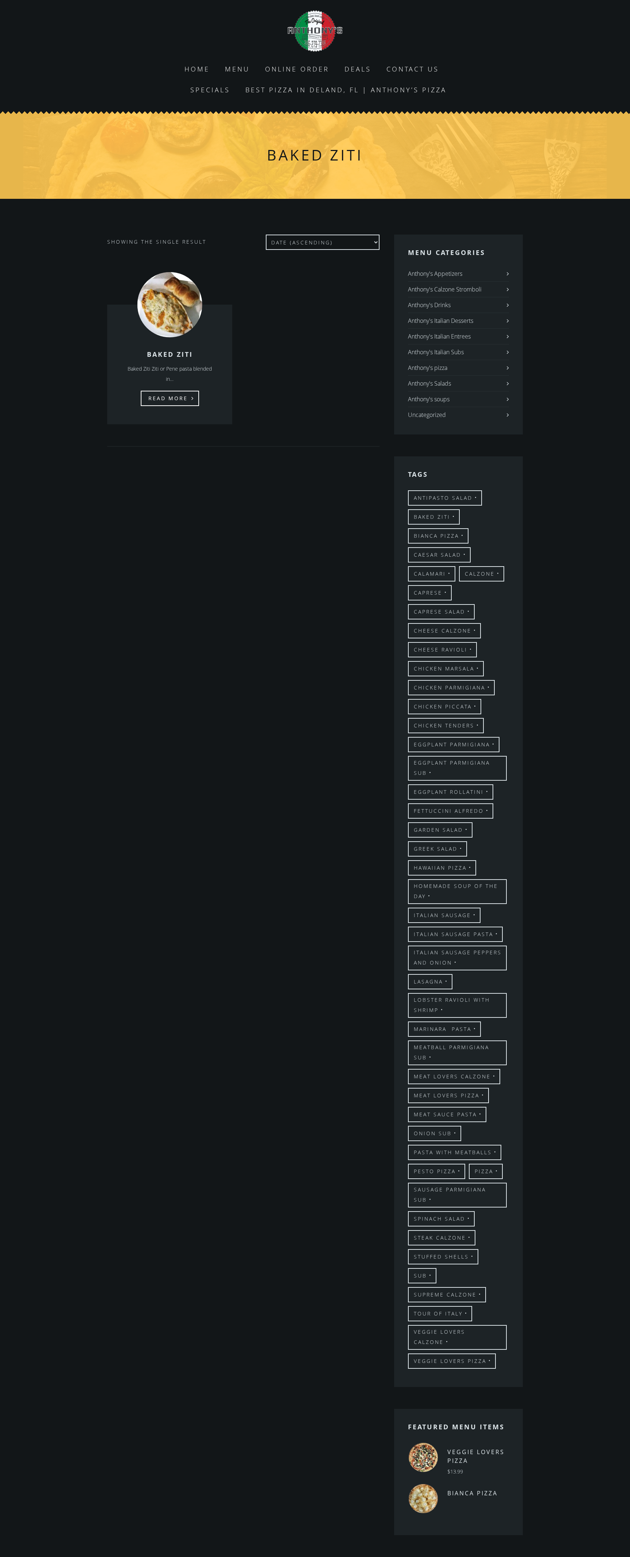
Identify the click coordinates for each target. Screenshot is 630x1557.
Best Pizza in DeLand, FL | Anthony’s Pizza (346, 89)
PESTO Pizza (435, 1171)
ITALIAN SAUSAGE (442, 915)
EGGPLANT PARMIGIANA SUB (452, 767)
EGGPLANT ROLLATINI (449, 791)
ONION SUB (433, 1133)
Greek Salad (436, 848)
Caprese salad (439, 611)
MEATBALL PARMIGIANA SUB (451, 1052)
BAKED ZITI (432, 516)
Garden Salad (438, 829)
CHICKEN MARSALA (444, 668)
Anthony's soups (429, 399)
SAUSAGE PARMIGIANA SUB (450, 1194)
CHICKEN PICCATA (443, 706)
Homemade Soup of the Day (456, 891)
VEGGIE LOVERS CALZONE (439, 1336)
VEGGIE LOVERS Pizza (450, 1360)
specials (210, 89)
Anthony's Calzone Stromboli (445, 289)
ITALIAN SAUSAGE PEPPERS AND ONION (458, 957)
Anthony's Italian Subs (436, 352)
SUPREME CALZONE (445, 1294)
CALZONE (480, 573)
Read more (168, 398)
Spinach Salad (439, 1218)
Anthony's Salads (429, 383)
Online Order (297, 69)
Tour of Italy (438, 1313)
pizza (484, 1171)
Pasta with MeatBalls (453, 1152)
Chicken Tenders (444, 725)
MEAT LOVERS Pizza (446, 1095)
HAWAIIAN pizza (440, 867)
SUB (420, 1275)
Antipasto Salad (443, 497)
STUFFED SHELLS (441, 1256)
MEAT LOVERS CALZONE (452, 1076)
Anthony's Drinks (429, 305)
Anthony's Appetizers (435, 274)
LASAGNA (428, 981)
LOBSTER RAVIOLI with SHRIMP (452, 1004)
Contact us (412, 69)
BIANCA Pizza (436, 535)
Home (197, 69)
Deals (358, 69)
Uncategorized (427, 415)
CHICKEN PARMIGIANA (449, 687)
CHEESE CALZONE (442, 630)
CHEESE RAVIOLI (440, 649)
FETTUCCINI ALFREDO (449, 810)
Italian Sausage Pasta (453, 934)
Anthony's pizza (427, 368)
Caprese (428, 592)
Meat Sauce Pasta (445, 1114)
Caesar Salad (437, 554)
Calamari (430, 573)
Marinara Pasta (442, 1028)
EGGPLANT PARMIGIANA (452, 744)
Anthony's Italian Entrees (439, 336)
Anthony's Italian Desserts (440, 321)
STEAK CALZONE (440, 1237)
